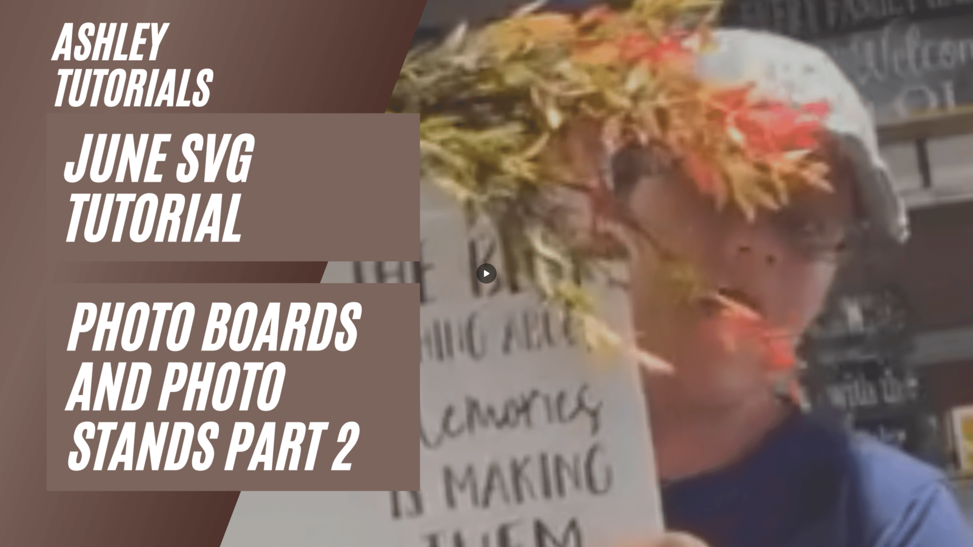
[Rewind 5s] (17, 540)
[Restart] (7, 540)
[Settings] (946, 540)
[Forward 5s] (37, 540)
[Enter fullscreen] (966, 540)
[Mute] (48, 540)
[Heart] (486, 540)
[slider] (486, 532)
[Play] (27, 540)
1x (956, 538)
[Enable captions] (935, 540)
